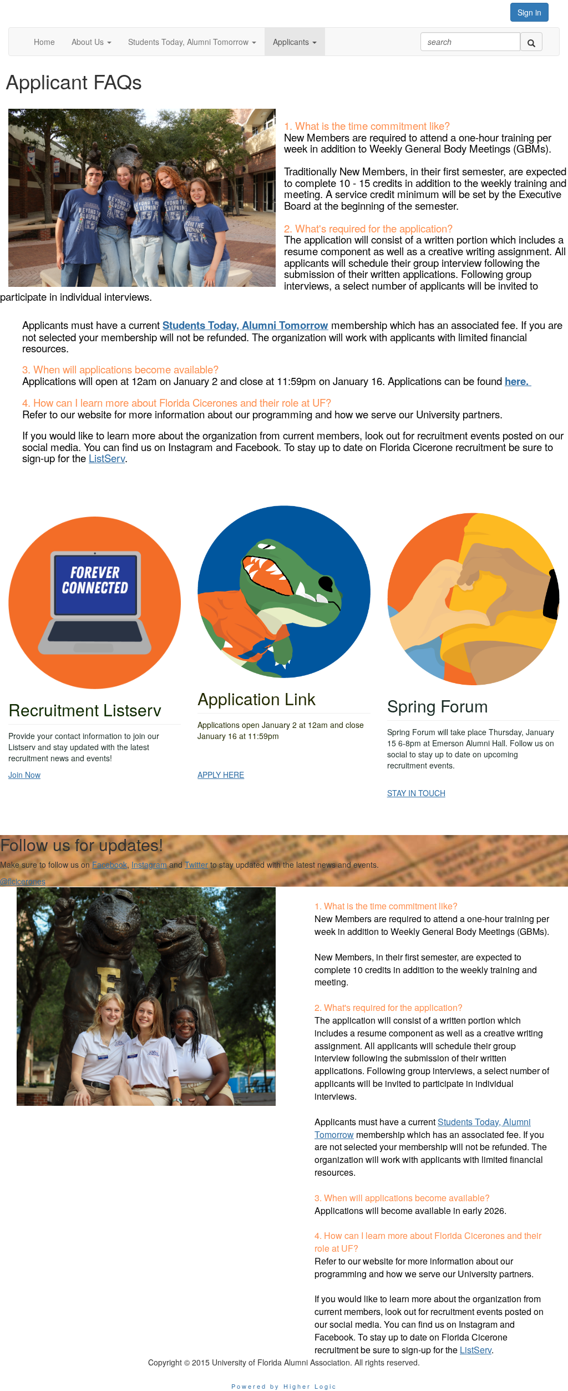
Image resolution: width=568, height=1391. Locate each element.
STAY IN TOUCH (416, 792)
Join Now (24, 774)
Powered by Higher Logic (284, 1386)
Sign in (529, 12)
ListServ (107, 458)
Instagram (149, 864)
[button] (91, 41)
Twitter (196, 864)
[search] (531, 41)
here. (518, 380)
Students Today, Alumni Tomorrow (245, 324)
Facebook (109, 864)
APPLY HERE (220, 774)
